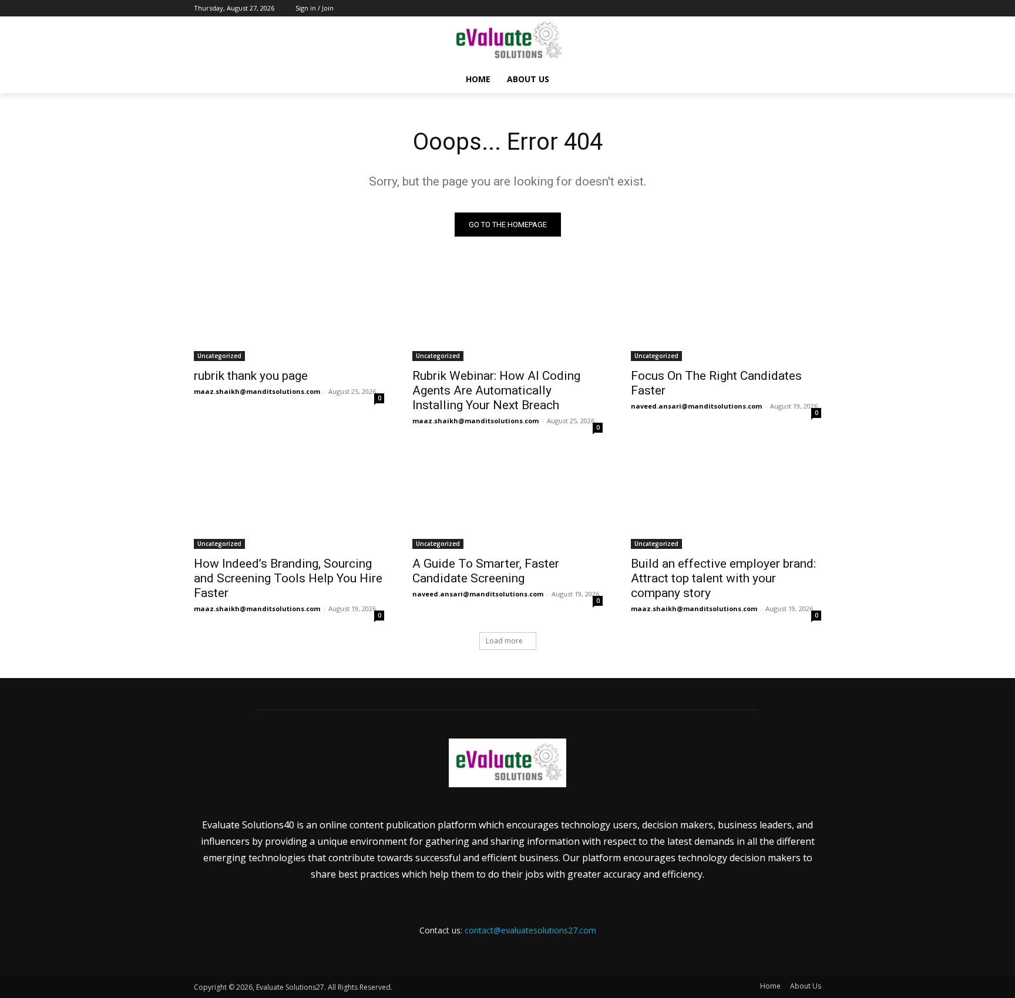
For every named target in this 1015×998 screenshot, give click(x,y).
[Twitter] (782, 8)
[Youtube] (814, 8)
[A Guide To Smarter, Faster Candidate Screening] (507, 501)
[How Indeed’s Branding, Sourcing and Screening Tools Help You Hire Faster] (289, 501)
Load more (504, 641)
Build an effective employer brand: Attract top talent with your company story (723, 578)
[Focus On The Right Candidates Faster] (726, 313)
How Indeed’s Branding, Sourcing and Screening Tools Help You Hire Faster (288, 578)
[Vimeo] (798, 8)
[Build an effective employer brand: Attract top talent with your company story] (726, 501)
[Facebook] (749, 8)
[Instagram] (765, 8)
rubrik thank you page (251, 376)
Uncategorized (219, 356)
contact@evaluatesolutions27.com (530, 930)
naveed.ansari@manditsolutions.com (696, 406)
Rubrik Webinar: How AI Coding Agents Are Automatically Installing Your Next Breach (496, 390)
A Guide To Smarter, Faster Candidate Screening (485, 571)
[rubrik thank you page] (289, 313)
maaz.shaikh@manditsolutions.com (257, 391)
